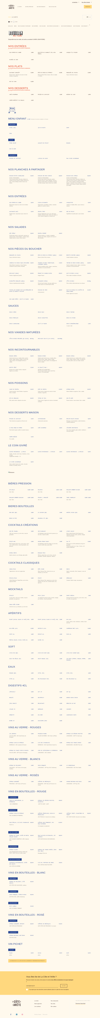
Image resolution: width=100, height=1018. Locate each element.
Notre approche (29, 6)
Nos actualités (52, 6)
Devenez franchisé (80, 1003)
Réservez (88, 6)
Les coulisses (37, 1006)
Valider (64, 985)
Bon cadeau (53, 1006)
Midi (11, 21)
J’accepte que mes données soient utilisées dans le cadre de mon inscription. (49, 989)
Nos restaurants (41, 6)
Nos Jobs (53, 1003)
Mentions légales (37, 1014)
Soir (16, 21)
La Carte (19, 6)
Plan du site (45, 1014)
